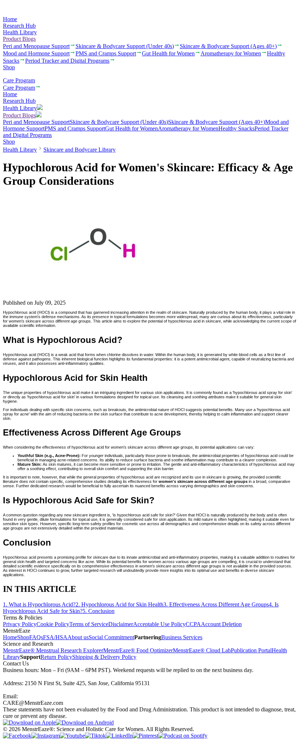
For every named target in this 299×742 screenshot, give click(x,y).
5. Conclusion (98, 611)
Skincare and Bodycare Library (79, 150)
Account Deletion (221, 624)
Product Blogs (19, 39)
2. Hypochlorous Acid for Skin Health (119, 604)
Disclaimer (120, 624)
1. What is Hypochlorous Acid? (39, 604)
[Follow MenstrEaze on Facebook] (17, 736)
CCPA (193, 624)
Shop (9, 67)
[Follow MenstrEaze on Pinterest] (145, 736)
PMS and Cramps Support (74, 128)
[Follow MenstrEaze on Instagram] (45, 736)
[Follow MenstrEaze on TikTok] (95, 736)
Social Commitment (111, 637)
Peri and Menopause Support (36, 122)
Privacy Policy (19, 624)
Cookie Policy (52, 624)
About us (78, 637)
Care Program (19, 80)
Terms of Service (88, 624)
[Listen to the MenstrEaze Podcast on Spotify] (182, 736)
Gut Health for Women (131, 128)
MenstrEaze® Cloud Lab (202, 650)
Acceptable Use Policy (159, 624)
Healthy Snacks (236, 128)
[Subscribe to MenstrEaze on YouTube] (72, 736)
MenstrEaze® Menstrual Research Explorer (53, 650)
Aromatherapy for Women (188, 128)
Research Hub (19, 26)
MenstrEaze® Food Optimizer (138, 650)
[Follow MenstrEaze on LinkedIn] (119, 736)
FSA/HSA (55, 637)
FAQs (36, 637)
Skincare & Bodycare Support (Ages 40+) (216, 122)
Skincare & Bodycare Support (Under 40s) (119, 122)
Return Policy (56, 657)
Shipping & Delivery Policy (104, 657)
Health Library (20, 32)
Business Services (181, 637)
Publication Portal (251, 650)
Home (10, 19)
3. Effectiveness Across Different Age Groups (216, 604)
